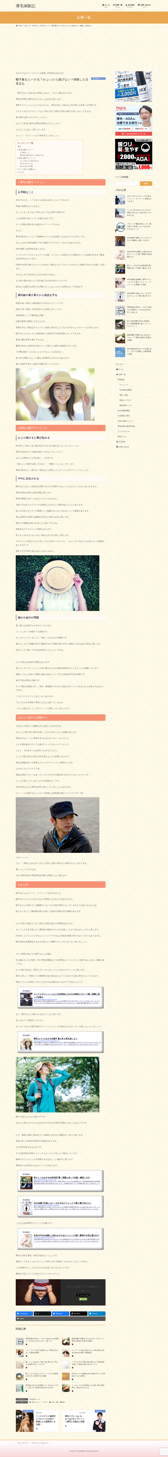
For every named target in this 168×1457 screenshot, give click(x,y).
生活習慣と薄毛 (124, 416)
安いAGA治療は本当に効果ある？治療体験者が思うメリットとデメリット (139, 323)
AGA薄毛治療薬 (125, 390)
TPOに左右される (26, 163)
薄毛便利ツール (35, 1399)
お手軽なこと (25, 152)
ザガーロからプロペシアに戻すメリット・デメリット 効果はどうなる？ (139, 198)
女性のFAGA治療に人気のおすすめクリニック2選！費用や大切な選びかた (139, 254)
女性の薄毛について (125, 421)
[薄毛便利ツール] (96, 1419)
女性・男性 (55, 1402)
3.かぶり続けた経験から (26, 169)
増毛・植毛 (123, 395)
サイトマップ (23, 1443)
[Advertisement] (84, 46)
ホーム (121, 369)
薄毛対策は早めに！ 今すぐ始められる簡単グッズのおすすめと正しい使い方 (139, 309)
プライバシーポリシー (40, 1443)
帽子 (63, 1402)
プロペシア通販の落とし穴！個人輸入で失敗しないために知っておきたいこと (139, 226)
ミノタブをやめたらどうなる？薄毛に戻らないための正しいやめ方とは (139, 212)
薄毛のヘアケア (125, 400)
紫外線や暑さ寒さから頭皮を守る (32, 155)
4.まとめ (20, 172)
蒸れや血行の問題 (26, 166)
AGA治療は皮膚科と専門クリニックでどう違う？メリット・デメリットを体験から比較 (139, 282)
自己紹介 (122, 442)
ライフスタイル (124, 431)
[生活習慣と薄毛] (25, 1419)
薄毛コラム (122, 436)
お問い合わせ (123, 447)
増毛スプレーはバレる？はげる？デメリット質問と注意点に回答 (75, 1419)
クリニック (123, 385)
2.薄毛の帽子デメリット (26, 158)
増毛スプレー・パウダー (40, 1402)
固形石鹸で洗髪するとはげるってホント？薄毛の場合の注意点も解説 (139, 337)
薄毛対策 (121, 380)
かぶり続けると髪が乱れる (29, 161)
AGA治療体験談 (124, 411)
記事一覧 (122, 374)
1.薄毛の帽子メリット (25, 150)
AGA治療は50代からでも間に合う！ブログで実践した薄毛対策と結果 (139, 351)
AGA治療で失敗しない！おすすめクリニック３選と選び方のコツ (139, 295)
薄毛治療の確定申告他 (126, 426)
